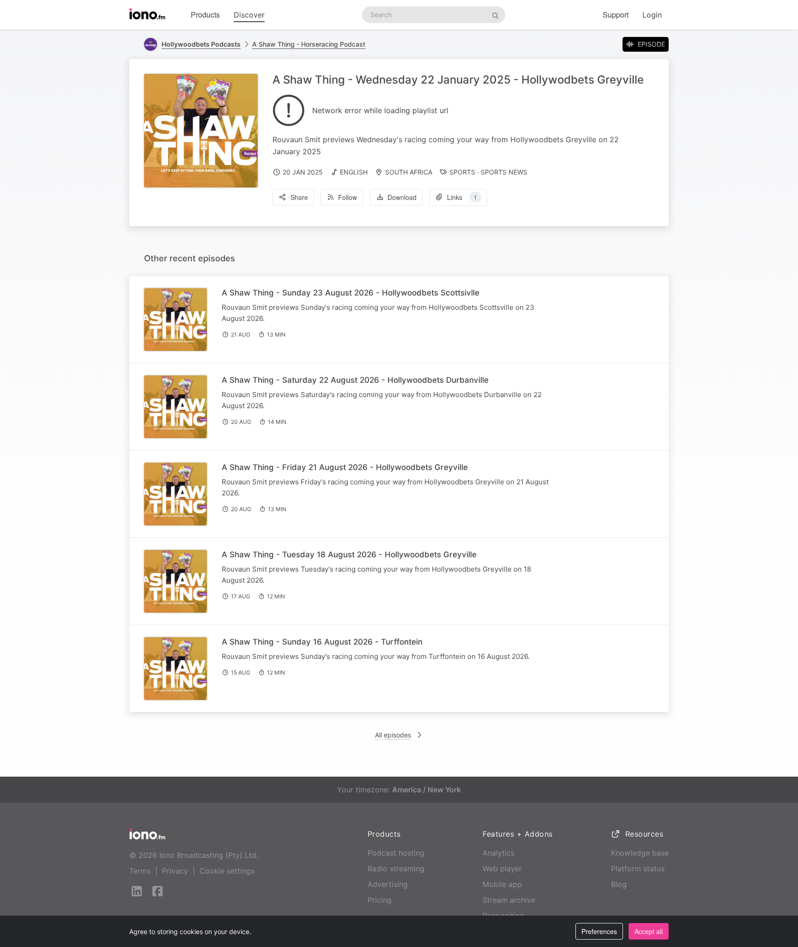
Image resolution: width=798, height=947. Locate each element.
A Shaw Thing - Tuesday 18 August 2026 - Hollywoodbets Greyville (349, 554)
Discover (249, 14)
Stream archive (509, 900)
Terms (140, 870)
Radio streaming (396, 868)
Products (205, 14)
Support (616, 14)
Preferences (599, 931)
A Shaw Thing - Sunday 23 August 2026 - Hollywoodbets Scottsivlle (350, 292)
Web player (502, 868)
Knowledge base (640, 852)
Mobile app (502, 884)
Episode (651, 44)
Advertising (388, 884)
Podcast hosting (396, 852)
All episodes (393, 735)
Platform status (638, 868)
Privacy (175, 870)
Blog (619, 884)
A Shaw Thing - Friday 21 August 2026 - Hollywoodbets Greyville (345, 467)
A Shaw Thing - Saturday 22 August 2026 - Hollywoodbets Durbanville (355, 380)
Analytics (498, 852)
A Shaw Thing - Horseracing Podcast (308, 44)
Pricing (380, 900)
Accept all (649, 931)
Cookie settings (227, 870)
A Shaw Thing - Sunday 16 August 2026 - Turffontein (322, 641)
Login (652, 14)
